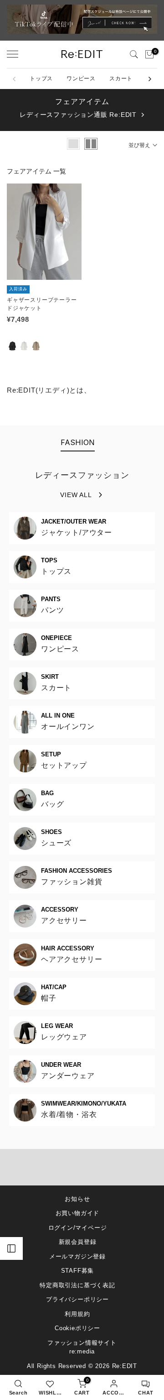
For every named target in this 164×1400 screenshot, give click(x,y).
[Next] (149, 79)
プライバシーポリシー (77, 1299)
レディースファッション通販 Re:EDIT (78, 114)
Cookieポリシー (77, 1328)
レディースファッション (82, 475)
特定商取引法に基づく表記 (77, 1285)
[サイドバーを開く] (11, 1248)
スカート (121, 78)
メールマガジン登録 (77, 1256)
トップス (41, 78)
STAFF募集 (77, 1270)
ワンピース (81, 78)
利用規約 (77, 1314)
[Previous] (14, 79)
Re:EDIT (125, 1366)
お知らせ (77, 1199)
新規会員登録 (78, 1241)
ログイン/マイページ (77, 1227)
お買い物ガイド (78, 1213)
